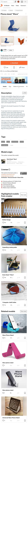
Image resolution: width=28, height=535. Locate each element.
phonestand (15, 141)
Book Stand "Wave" (8, 275)
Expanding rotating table (9, 247)
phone (21, 141)
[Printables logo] (1, 5)
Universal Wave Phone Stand (10, 417)
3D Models (4, 10)
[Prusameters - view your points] (18, 2)
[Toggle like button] (3, 222)
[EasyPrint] (15, 1)
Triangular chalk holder (9, 302)
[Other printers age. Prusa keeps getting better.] (14, 80)
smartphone (5, 145)
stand (3, 141)
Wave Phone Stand (8, 335)
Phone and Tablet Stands (12, 71)
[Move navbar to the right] (26, 5)
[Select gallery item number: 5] (16, 216)
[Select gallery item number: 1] (11, 216)
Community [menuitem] (24, 5)
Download (15, 63)
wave (8, 141)
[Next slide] (26, 40)
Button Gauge (6, 219)
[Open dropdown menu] (25, 14)
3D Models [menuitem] (6, 5)
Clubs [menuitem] (17, 5)
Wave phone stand (7, 362)
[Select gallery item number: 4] (15, 216)
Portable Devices (19, 10)
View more (23, 194)
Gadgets (11, 10)
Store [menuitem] (12, 5)
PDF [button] (25, 93)
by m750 (9, 160)
